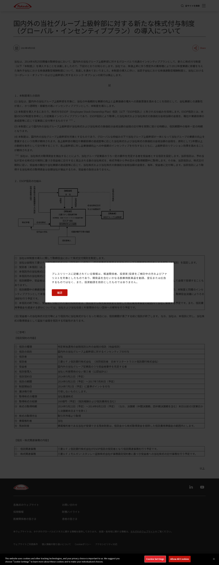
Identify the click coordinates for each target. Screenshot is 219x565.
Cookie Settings (155, 559)
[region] (109, 559)
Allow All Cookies (179, 559)
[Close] (213, 558)
